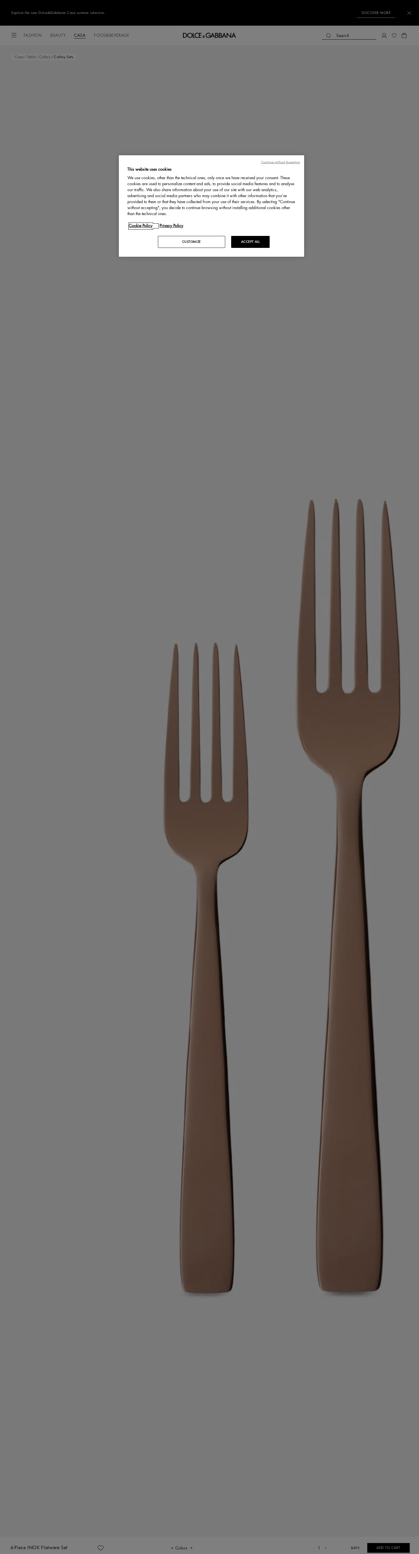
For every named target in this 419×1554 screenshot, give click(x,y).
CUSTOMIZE (191, 242)
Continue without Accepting (280, 162)
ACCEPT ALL (250, 242)
